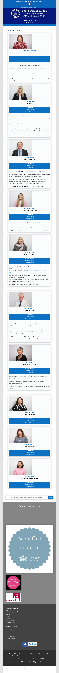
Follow (32, 644)
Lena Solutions (24, 669)
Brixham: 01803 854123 (36, 1)
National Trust (12, 132)
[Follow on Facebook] (29, 3)
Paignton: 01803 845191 (22, 1)
